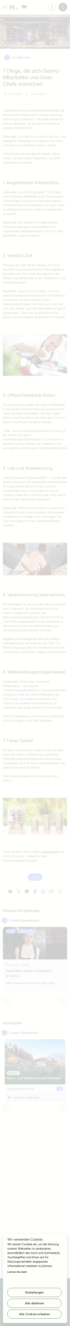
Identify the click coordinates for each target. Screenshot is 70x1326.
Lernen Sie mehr (17, 1271)
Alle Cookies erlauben (34, 1314)
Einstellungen (34, 1292)
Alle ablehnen (34, 1303)
